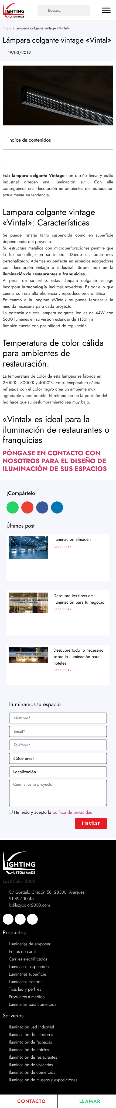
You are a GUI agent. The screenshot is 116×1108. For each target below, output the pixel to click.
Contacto (31, 1101)
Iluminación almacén (72, 539)
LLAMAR (89, 1101)
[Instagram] (32, 919)
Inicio (7, 28)
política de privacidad (73, 812)
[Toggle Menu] (106, 10)
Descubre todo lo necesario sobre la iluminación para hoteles (78, 656)
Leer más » (62, 546)
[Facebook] (8, 919)
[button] (106, 140)
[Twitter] (20, 919)
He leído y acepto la (53, 812)
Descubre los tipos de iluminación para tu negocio (78, 599)
